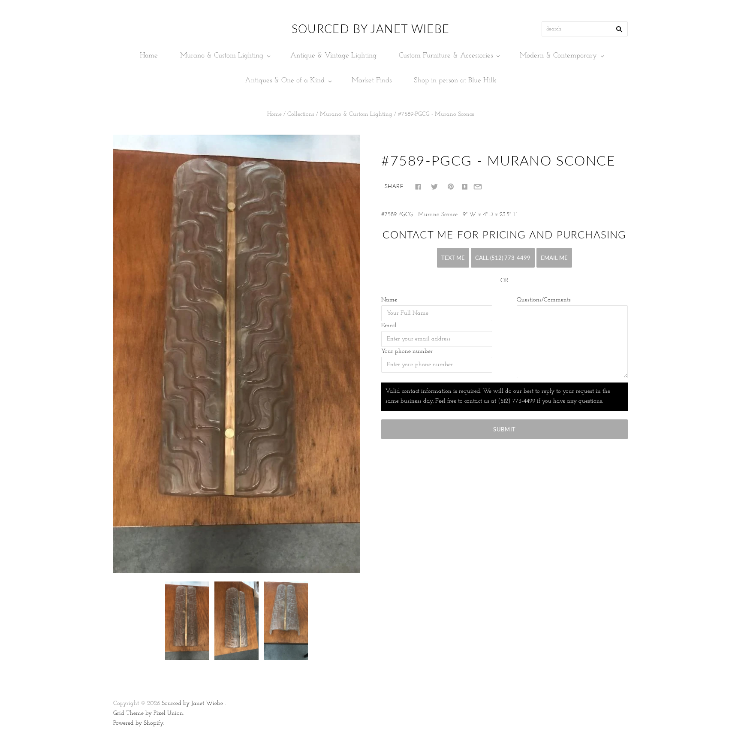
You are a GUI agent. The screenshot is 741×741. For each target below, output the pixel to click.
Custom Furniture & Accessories (446, 55)
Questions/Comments (544, 300)
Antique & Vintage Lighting (333, 55)
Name (389, 300)
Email (389, 325)
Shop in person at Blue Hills (455, 80)
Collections (300, 114)
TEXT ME (453, 257)
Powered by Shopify (138, 723)
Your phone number (407, 351)
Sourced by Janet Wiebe (192, 703)
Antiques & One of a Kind (285, 80)
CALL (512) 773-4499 (502, 257)
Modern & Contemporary (558, 55)
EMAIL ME (554, 257)
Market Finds (372, 80)
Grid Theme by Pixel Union (148, 713)
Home (149, 55)
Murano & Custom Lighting (221, 55)
